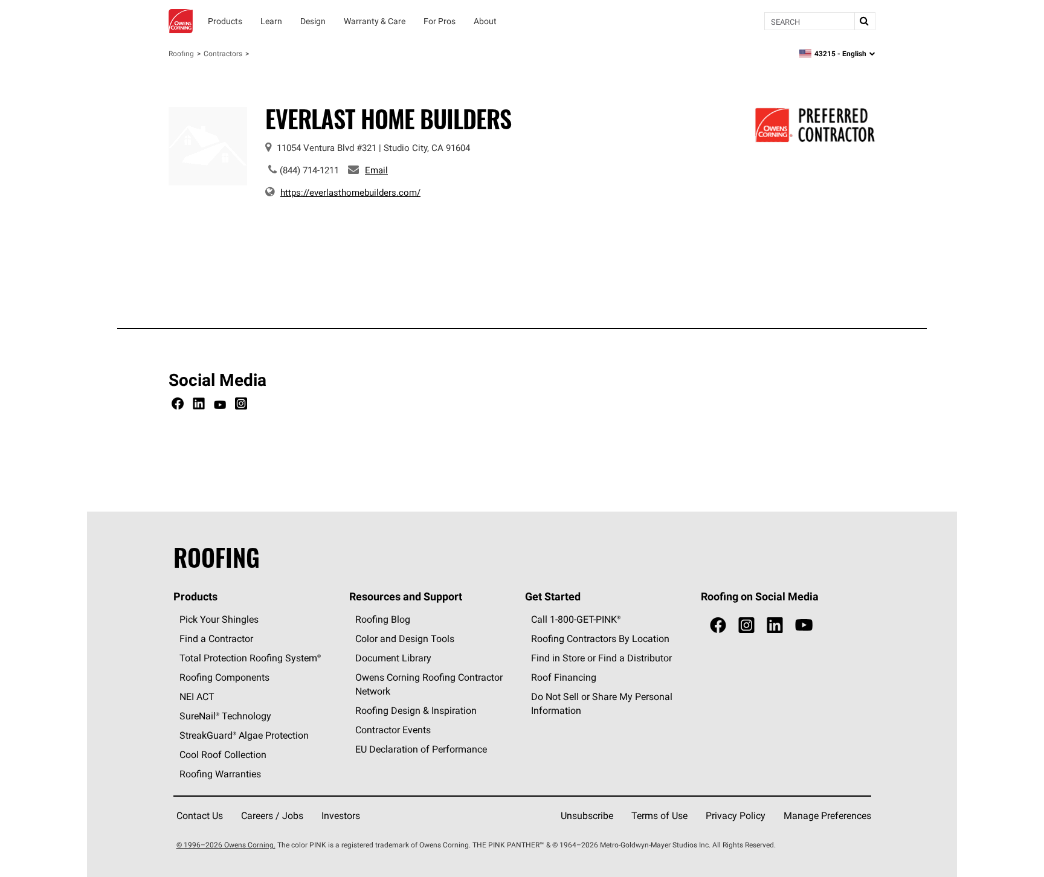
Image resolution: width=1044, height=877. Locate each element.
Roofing (181, 53)
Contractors (223, 53)
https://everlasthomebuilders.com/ (350, 192)
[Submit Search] (864, 21)
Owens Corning (181, 21)
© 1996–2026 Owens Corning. (226, 844)
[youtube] (804, 625)
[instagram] (746, 625)
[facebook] (718, 625)
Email (376, 170)
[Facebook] (178, 405)
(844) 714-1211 (309, 170)
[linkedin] (775, 625)
